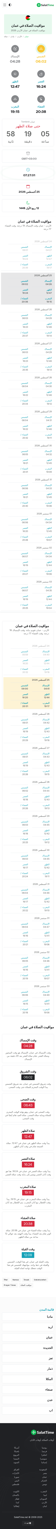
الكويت (16, 1491)
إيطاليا (16, 1506)
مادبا (50, 1316)
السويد (16, 1462)
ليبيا (45, 1495)
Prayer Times (10, 1285)
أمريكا (16, 1447)
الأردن (19, 36)
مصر (45, 1473)
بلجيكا (16, 1451)
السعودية (43, 1469)
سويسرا (43, 1458)
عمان (49, 1337)
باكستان (15, 1495)
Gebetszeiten (40, 1280)
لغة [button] (27, 1523)
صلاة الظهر (28, 1130)
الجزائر (44, 1480)
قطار (17, 1499)
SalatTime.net (21, 1517)
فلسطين (15, 1484)
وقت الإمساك (28, 1040)
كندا (17, 1502)
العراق (16, 1469)
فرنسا (44, 1451)
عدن (50, 1400)
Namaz (16, 1280)
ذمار (50, 1368)
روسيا (44, 1447)
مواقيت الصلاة (26, 1285)
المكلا (49, 1379)
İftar (6, 1280)
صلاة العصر (28, 1158)
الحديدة (48, 1348)
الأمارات (15, 1473)
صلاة (6, 36)
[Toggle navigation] (4, 5)
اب (51, 1410)
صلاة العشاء (28, 1218)
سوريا (16, 1477)
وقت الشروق (28, 1071)
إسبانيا (44, 1462)
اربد (50, 1327)
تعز (51, 1358)
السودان (43, 1499)
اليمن (17, 1480)
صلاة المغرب (28, 1187)
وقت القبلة (28, 1249)
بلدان (12, 36)
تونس (44, 1484)
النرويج (16, 1455)
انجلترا (44, 1455)
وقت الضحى (28, 1099)
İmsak (26, 1280)
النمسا (16, 1458)
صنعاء (49, 1389)
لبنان (45, 1506)
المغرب (44, 1491)
